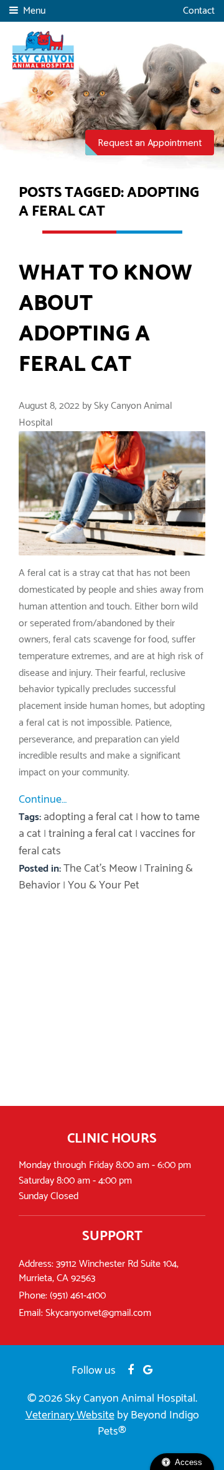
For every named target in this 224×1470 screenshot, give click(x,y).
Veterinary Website (70, 1415)
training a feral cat (91, 833)
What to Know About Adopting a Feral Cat (105, 318)
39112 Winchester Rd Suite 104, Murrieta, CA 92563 (99, 1271)
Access (188, 1462)
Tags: (31, 817)
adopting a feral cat (88, 817)
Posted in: (41, 869)
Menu (34, 10)
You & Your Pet (103, 885)
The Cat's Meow (100, 868)
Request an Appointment (150, 142)
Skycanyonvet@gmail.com (98, 1313)
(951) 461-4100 (78, 1295)
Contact (199, 11)
